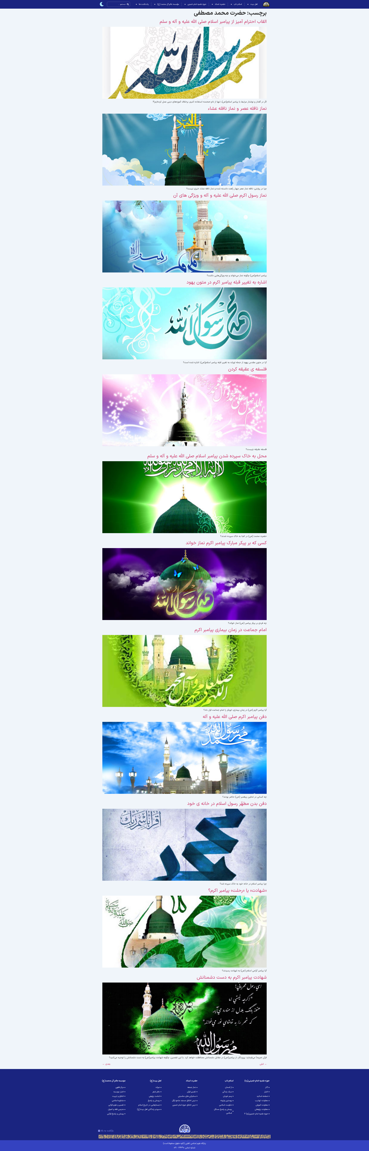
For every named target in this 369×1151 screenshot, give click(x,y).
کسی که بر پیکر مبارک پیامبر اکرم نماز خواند (226, 543)
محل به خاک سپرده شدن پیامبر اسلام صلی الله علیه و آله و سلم (207, 456)
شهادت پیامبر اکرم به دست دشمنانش (232, 977)
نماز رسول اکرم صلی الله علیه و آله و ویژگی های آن (220, 195)
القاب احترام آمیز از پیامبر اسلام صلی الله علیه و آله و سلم (213, 21)
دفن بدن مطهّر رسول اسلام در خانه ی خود (227, 803)
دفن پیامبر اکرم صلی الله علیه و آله (235, 716)
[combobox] (118, 4)
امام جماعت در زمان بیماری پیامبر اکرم (231, 629)
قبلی (263, 1064)
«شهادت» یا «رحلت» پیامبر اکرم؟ (237, 890)
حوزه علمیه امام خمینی (197, 4)
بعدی (106, 1064)
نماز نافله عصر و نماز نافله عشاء (237, 108)
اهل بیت (254, 4)
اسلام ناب (238, 4)
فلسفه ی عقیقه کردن (247, 369)
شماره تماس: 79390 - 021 (184, 1147)
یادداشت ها (144, 4)
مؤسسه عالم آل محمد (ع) (168, 4)
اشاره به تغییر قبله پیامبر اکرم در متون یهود (227, 282)
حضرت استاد (220, 4)
